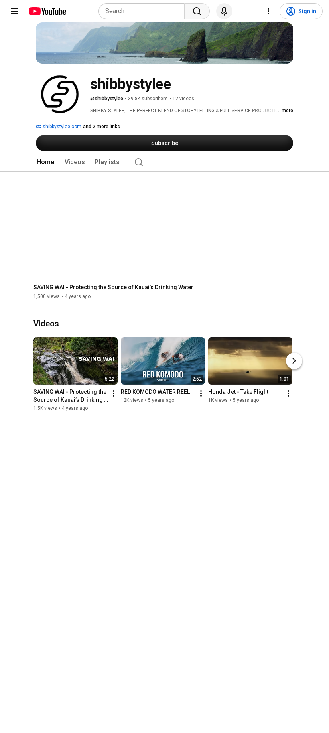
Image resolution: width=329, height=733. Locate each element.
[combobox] (144, 11)
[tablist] (164, 162)
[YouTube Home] (47, 11)
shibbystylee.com (61, 126)
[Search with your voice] (224, 11)
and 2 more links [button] (101, 126)
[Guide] (14, 11)
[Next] (294, 361)
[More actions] (114, 394)
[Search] (197, 11)
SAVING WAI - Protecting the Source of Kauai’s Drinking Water (113, 287)
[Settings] (268, 11)
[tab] (45, 162)
